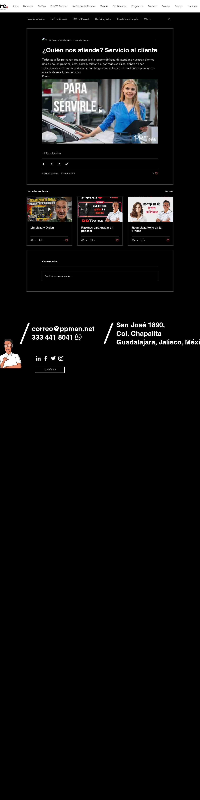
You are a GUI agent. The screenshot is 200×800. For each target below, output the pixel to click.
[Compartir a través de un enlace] (66, 163)
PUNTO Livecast (59, 18)
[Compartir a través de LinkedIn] (59, 163)
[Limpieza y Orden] (49, 209)
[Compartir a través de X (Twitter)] (51, 163)
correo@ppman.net (63, 328)
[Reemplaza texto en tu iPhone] (150, 209)
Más (146, 18)
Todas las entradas (36, 18)
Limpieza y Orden (42, 227)
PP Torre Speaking (52, 153)
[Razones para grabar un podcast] (100, 209)
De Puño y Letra (103, 18)
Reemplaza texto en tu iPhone (147, 229)
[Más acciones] (156, 40)
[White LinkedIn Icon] (38, 358)
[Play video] (100, 111)
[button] (169, 19)
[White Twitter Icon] (53, 358)
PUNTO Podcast (81, 18)
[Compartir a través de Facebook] (43, 163)
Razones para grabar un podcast (97, 229)
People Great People (127, 18)
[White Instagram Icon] (61, 358)
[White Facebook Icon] (45, 358)
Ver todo (169, 190)
